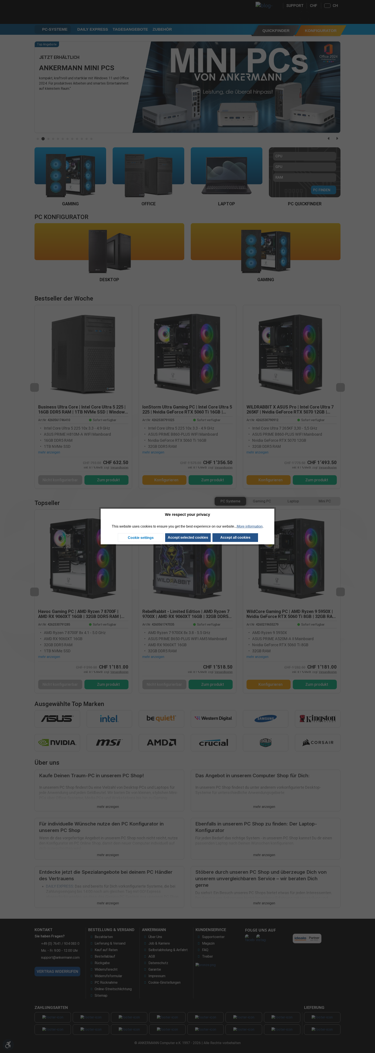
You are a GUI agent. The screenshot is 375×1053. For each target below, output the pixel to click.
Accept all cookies (235, 537)
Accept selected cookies (188, 537)
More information (250, 526)
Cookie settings (141, 538)
